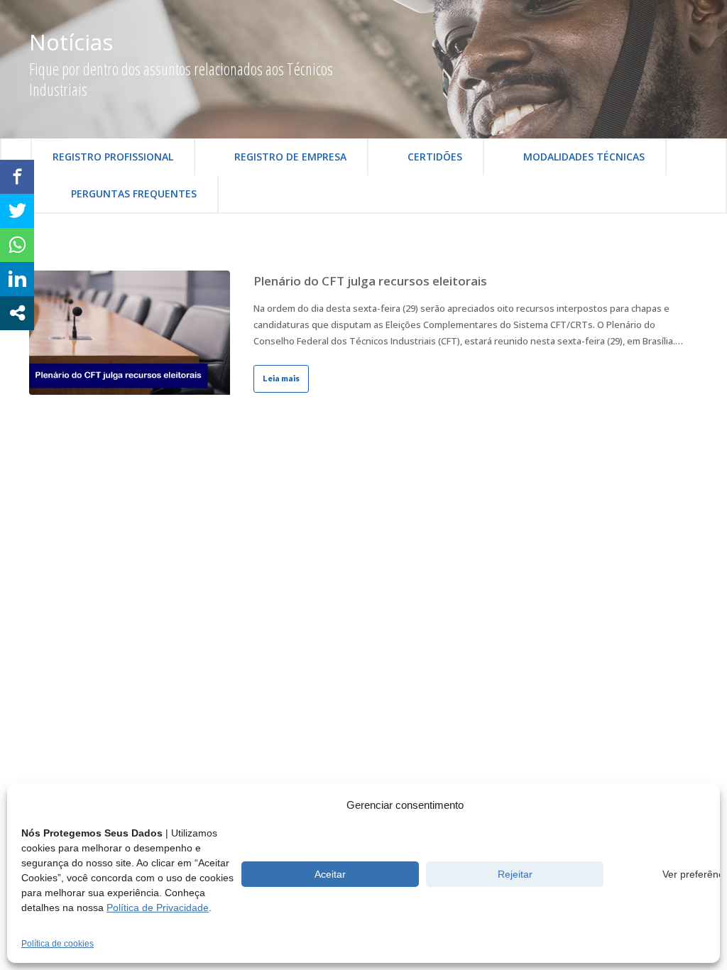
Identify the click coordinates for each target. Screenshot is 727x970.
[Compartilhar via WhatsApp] (17, 245)
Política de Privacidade (157, 907)
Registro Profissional (113, 156)
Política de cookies (57, 944)
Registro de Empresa (290, 156)
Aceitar (330, 874)
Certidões (435, 156)
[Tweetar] (17, 211)
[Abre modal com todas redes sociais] (17, 313)
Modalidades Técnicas (584, 156)
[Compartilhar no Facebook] (17, 177)
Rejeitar (515, 874)
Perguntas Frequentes (134, 193)
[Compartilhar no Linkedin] (17, 279)
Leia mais (281, 378)
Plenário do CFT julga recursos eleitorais (370, 281)
